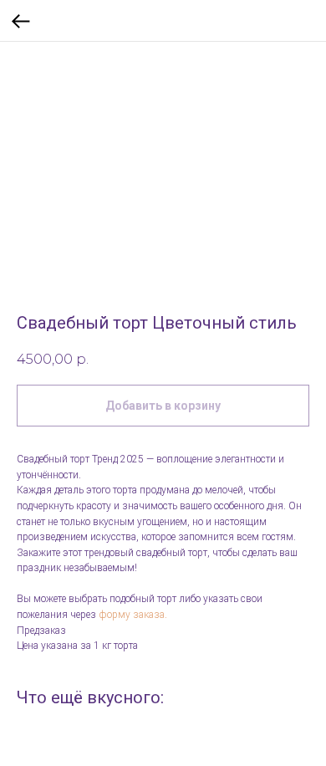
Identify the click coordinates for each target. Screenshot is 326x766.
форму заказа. (133, 614)
